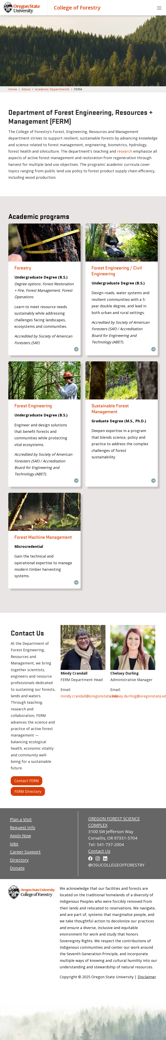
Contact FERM (26, 780)
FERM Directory (27, 791)
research (124, 151)
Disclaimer (147, 976)
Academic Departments (52, 89)
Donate (17, 868)
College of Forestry (77, 7)
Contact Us (99, 851)
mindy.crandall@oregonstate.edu (89, 696)
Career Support (25, 852)
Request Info (22, 827)
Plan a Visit (21, 819)
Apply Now (20, 835)
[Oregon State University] (22, 8)
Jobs (14, 843)
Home (12, 89)
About (26, 89)
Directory (19, 860)
